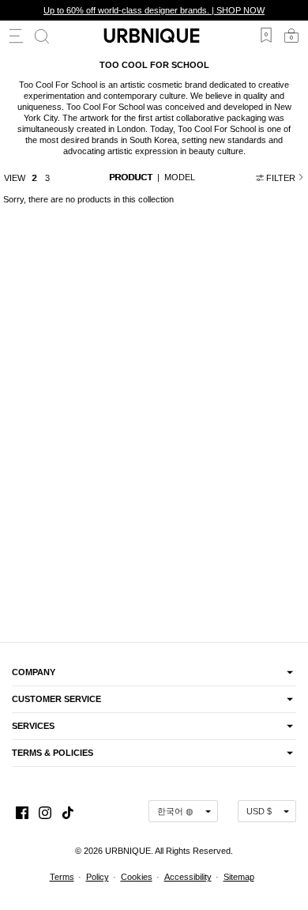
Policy (97, 877)
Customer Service (56, 699)
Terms (62, 877)
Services (33, 726)
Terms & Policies (52, 752)
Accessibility (188, 877)
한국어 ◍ (175, 811)
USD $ (259, 811)
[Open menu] (16, 36)
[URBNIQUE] (154, 35)
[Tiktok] (68, 810)
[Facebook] (22, 810)
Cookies (136, 877)
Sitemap (238, 877)
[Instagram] (45, 810)
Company (33, 672)
